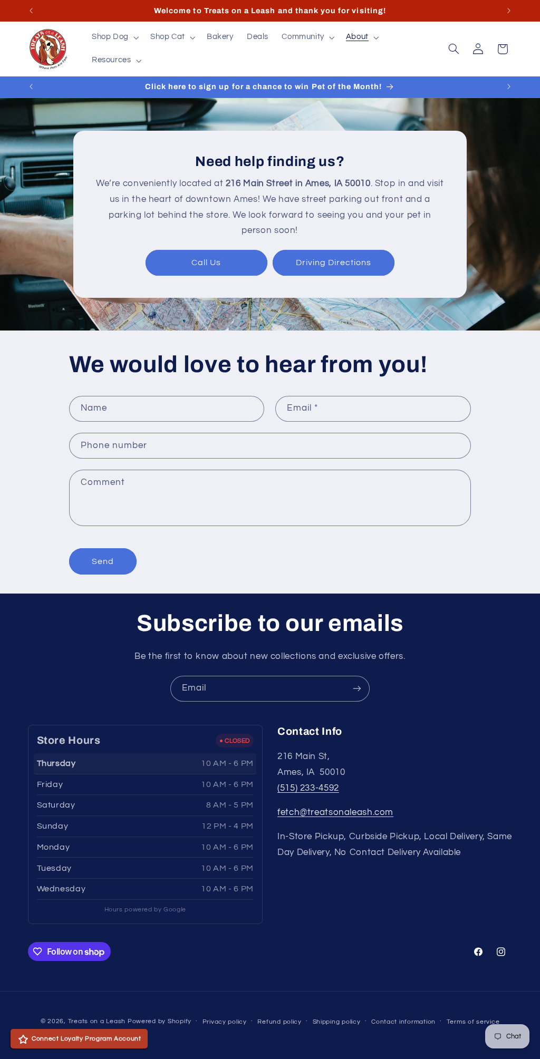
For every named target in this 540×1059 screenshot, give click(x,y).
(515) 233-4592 (308, 788)
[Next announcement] (508, 10)
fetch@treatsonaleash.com (335, 812)
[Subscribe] (357, 689)
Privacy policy (224, 1022)
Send (103, 561)
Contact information (403, 1022)
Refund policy (279, 1022)
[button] (114, 37)
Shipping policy (337, 1022)
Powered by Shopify (159, 1021)
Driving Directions (334, 262)
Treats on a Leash (97, 1021)
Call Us (206, 262)
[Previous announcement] (31, 10)
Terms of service (473, 1022)
